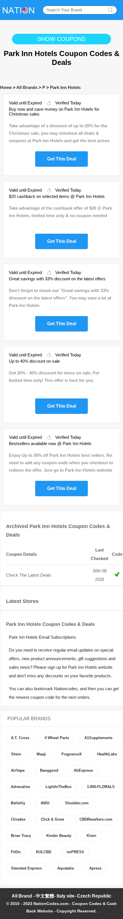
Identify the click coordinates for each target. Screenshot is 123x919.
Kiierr (91, 835)
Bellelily (18, 803)
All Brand (22, 896)
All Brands (26, 87)
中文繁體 (45, 896)
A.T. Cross (20, 738)
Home (6, 87)
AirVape (18, 770)
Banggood (49, 770)
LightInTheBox (58, 787)
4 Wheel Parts (57, 738)
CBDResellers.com (96, 819)
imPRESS (75, 852)
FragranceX (71, 754)
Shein (16, 754)
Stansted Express (26, 868)
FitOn (16, 852)
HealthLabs (107, 754)
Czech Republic (94, 896)
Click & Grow (52, 819)
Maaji (41, 754)
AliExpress (83, 770)
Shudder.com (77, 803)
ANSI (45, 803)
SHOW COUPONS (61, 39)
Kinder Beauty (58, 835)
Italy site (65, 896)
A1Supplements (98, 738)
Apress (95, 868)
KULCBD (43, 852)
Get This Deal (61, 158)
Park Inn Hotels (65, 87)
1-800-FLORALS (101, 787)
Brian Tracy (21, 835)
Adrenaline (20, 787)
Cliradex (18, 819)
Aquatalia (65, 868)
